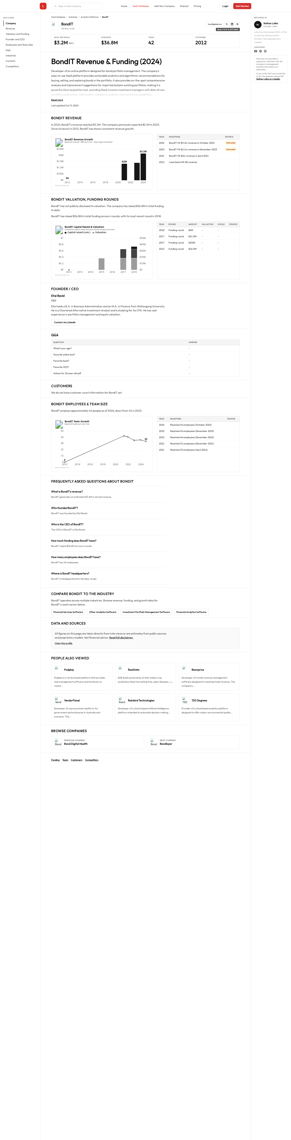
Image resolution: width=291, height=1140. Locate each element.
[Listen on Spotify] (260, 51)
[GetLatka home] (43, 6)
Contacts (10, 61)
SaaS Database (141, 6)
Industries (11, 55)
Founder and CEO (15, 39)
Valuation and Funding (17, 34)
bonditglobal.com (215, 24)
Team (65, 759)
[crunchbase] (237, 24)
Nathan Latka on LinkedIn (268, 79)
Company (11, 23)
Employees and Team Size (19, 44)
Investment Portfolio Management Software (146, 612)
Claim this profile (63, 643)
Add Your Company (164, 6)
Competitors (12, 66)
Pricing (197, 6)
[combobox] (79, 6)
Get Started (242, 6)
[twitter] (226, 24)
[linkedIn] (232, 24)
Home (124, 6)
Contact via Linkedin (65, 322)
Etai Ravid (57, 296)
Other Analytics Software (102, 612)
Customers (76, 759)
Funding (55, 759)
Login (225, 6)
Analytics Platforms (90, 17)
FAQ (8, 50)
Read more (57, 99)
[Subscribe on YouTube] (255, 51)
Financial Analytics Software (191, 612)
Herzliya (65, 28)
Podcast (184, 6)
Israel (72, 28)
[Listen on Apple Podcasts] (265, 51)
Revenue (10, 28)
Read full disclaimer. (121, 637)
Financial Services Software (68, 612)
